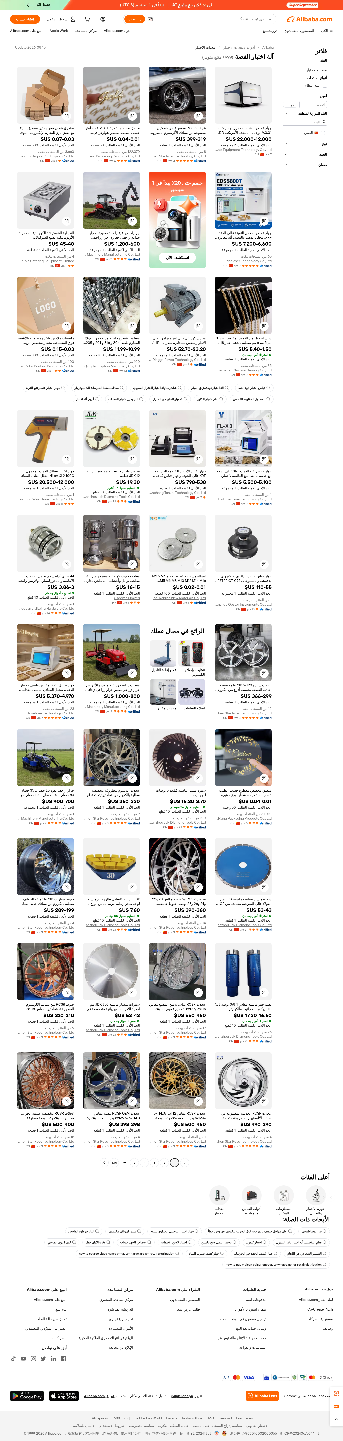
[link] (336, 1393)
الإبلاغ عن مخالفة (121, 1347)
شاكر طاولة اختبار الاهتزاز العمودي (155, 388)
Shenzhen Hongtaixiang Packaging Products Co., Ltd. (111, 156)
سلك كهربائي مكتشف (122, 1231)
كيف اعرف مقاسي (59, 1242)
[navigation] (305, 605)
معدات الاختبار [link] (205, 47)
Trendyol (225, 1418)
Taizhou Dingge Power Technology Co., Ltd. (177, 360)
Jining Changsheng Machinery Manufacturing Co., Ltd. (111, 254)
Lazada (171, 1418)
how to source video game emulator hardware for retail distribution (126, 1253)
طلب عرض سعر (188, 1309)
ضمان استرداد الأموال (250, 1309)
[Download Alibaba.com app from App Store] (64, 1396)
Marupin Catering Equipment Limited (45, 261)
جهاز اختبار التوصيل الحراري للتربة (172, 1231)
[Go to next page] (104, 1162)
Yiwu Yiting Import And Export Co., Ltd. (45, 156)
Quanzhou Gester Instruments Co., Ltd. (243, 604)
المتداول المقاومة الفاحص (249, 399)
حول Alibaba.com (319, 1289)
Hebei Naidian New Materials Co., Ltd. (177, 598)
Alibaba (268, 47)
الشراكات (59, 1338)
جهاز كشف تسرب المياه (204, 1253)
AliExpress (100, 1418)
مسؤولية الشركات (320, 1319)
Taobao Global (192, 1418)
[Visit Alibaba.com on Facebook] (64, 1359)
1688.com (120, 1418)
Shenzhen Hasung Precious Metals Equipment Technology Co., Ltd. (243, 150)
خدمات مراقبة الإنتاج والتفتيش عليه (241, 1338)
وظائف (328, 1328)
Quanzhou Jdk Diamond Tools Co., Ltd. (111, 497)
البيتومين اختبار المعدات (123, 399)
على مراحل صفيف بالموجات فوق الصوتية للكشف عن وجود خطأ (247, 1231)
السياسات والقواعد (252, 1347)
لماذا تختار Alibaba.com (316, 1300)
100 (114, 1162)
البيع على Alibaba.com (50, 1300)
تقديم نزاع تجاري (121, 1319)
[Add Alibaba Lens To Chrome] (262, 1396)
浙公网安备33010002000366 (253, 1433)
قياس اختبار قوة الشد (251, 388)
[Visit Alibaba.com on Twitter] (43, 1359)
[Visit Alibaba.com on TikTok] (13, 1359)
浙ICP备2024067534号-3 (299, 1433)
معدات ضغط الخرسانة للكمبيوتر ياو (97, 388)
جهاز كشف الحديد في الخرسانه (253, 1253)
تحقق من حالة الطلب (51, 1319)
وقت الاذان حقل (95, 1242)
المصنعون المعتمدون (185, 1300)
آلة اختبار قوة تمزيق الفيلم (207, 388)
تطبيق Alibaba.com (99, 1396)
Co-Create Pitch (320, 1309)
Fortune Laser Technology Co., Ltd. (244, 499)
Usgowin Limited (127, 598)
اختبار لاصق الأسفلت (174, 1242)
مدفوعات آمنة (256, 1300)
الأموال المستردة (121, 1328)
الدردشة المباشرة (120, 1309)
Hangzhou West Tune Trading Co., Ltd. (45, 499)
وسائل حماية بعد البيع (251, 1328)
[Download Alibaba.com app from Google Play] (27, 1396)
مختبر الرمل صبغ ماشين (216, 1242)
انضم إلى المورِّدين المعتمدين (46, 1328)
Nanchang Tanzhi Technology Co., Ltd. (177, 493)
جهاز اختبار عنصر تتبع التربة (43, 388)
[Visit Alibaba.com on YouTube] (23, 1359)
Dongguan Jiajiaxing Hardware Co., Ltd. (45, 608)
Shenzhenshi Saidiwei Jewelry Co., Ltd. (243, 370)
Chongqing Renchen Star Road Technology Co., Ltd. (177, 156)
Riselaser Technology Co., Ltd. (248, 261)
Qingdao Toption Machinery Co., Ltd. (112, 366)
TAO (210, 1418)
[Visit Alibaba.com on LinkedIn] (53, 1359)
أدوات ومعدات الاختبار (239, 47)
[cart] (86, 20)
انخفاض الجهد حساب (133, 1242)
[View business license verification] (216, 1433)
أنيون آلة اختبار (85, 399)
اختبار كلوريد (254, 1242)
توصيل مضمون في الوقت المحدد (242, 1319)
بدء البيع (61, 1309)
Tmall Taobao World (147, 1418)
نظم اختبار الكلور (207, 399)
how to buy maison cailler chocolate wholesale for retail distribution (274, 1264)
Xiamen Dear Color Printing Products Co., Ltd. (45, 366)
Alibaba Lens (313, 1396)
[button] (150, 19)
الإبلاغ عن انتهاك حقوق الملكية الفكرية (105, 1338)
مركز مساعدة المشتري (116, 1300)
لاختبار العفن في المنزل (168, 399)
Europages (244, 1418)
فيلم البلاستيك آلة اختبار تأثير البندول (299, 1242)
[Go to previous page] (184, 1162)
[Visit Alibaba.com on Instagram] (33, 1359)
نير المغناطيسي (312, 1231)
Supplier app (182, 1396)
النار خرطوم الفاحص (81, 1231)
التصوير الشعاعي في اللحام (304, 1253)
